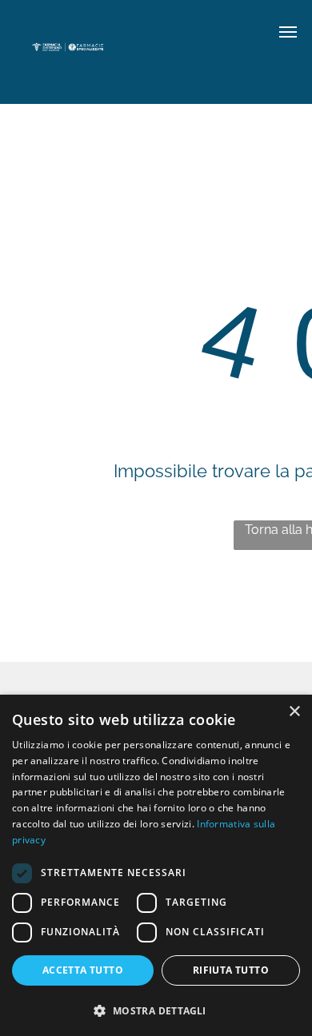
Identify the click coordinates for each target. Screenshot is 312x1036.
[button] (156, 1010)
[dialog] (156, 865)
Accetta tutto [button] (82, 970)
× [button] (294, 712)
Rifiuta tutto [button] (231, 970)
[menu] (288, 32)
